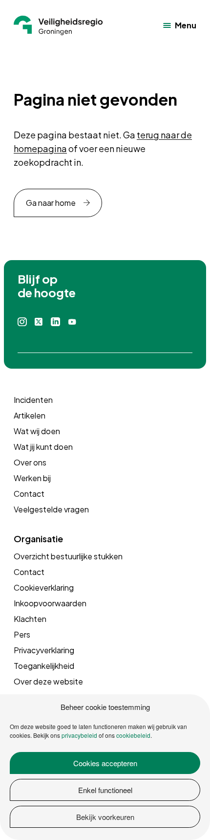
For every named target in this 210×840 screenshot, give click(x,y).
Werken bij (32, 478)
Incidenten (33, 400)
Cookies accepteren (105, 763)
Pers (22, 634)
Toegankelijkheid (44, 666)
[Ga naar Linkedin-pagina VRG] (55, 322)
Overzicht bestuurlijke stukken (68, 556)
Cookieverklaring (44, 587)
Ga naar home (51, 203)
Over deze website (48, 681)
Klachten (30, 619)
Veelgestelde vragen (51, 509)
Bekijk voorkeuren (105, 817)
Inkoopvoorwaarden (50, 603)
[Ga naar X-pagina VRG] (38, 322)
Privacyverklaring (44, 650)
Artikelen (29, 415)
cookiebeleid (133, 735)
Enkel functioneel (105, 790)
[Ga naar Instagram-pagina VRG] (22, 322)
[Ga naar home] (58, 25)
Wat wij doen (37, 431)
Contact (29, 493)
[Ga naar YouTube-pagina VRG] (72, 322)
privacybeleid (79, 735)
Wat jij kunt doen (43, 447)
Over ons (30, 462)
